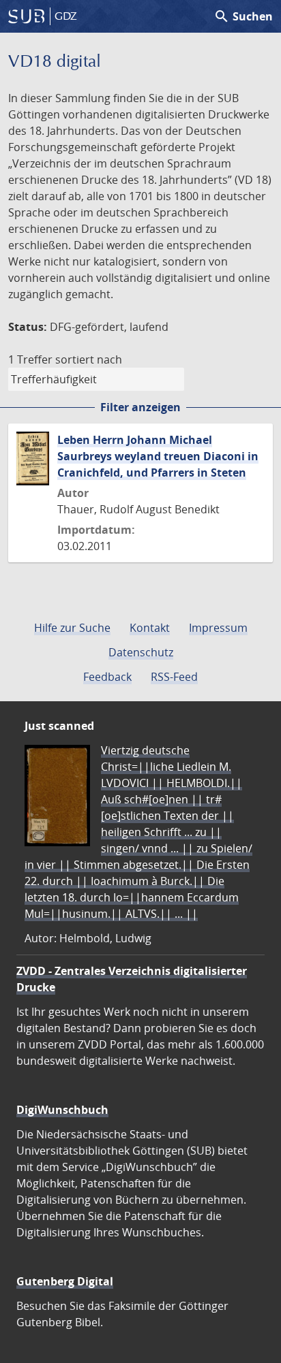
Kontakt (150, 627)
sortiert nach (88, 359)
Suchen (243, 16)
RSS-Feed (174, 676)
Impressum (218, 627)
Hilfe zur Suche (72, 627)
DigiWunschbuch (62, 1109)
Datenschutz (140, 652)
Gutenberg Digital (64, 1281)
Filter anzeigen (140, 407)
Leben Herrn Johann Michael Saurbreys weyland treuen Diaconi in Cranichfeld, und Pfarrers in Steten (157, 456)
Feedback (107, 676)
